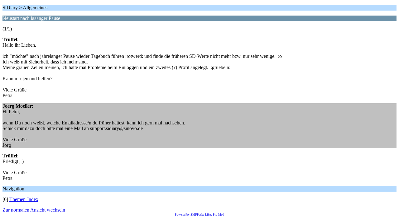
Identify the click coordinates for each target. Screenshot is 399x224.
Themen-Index (23, 199)
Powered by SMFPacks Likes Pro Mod (199, 214)
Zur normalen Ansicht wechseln (33, 209)
